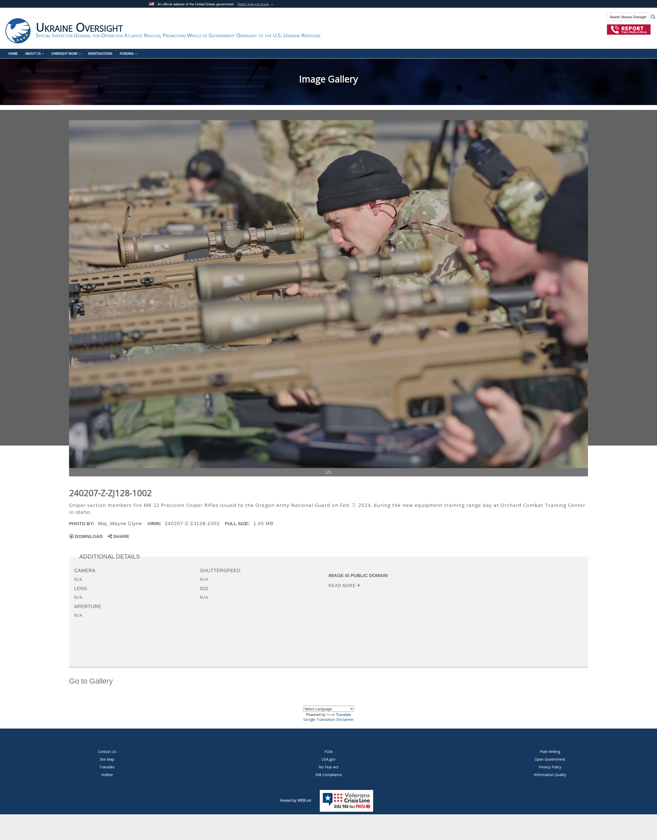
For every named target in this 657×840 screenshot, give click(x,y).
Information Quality (550, 774)
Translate (343, 714)
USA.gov (328, 759)
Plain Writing (550, 751)
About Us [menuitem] (33, 53)
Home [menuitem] (12, 53)
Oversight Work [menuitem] (64, 53)
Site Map (107, 759)
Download (88, 536)
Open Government (550, 759)
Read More (342, 585)
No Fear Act (328, 767)
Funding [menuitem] (127, 53)
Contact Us (107, 751)
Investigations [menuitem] (100, 53)
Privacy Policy (550, 767)
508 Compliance (328, 774)
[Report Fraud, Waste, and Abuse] (629, 29)
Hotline (107, 774)
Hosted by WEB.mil (295, 800)
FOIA (328, 751)
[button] (255, 4)
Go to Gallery (91, 681)
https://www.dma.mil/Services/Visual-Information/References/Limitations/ (414, 618)
